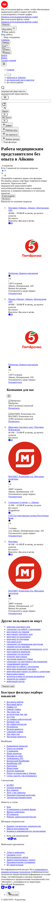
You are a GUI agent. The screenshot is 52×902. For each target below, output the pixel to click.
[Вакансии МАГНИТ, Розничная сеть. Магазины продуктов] (28, 573)
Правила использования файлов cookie (19, 22)
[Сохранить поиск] (4, 105)
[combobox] (14, 91)
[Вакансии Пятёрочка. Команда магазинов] (28, 248)
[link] (6, 49)
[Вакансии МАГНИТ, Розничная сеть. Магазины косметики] (28, 458)
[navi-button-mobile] (4, 64)
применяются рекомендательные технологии (24, 870)
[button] (4, 55)
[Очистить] (5, 97)
